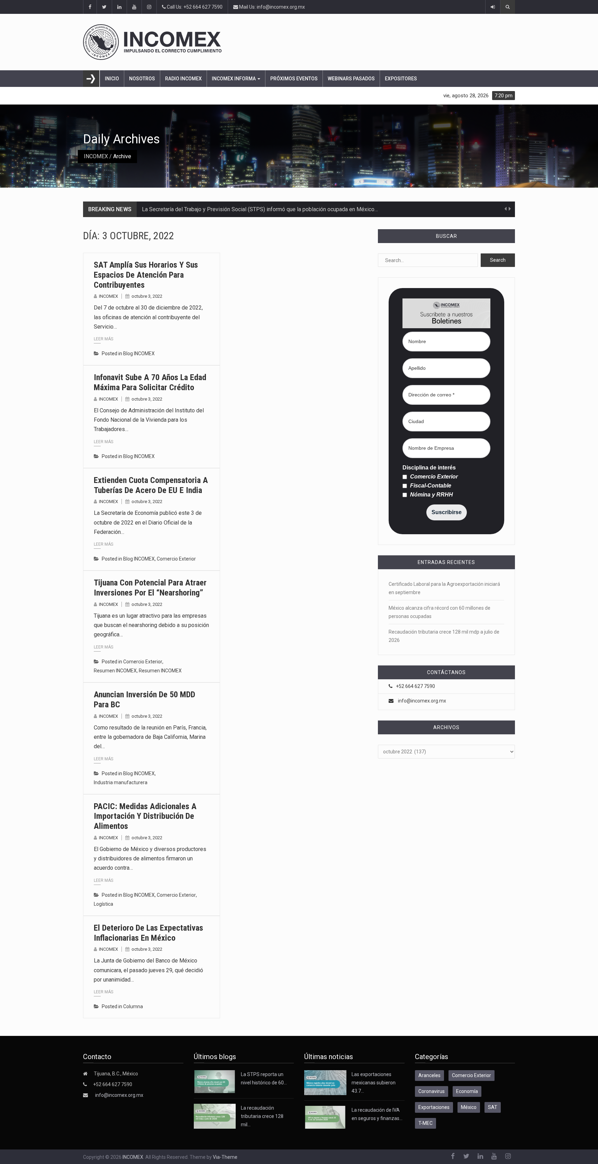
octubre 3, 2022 (147, 296)
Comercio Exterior (176, 559)
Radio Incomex (183, 78)
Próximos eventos (294, 78)
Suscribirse (447, 512)
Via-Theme (225, 1157)
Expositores (401, 78)
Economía (467, 1091)
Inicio (112, 78)
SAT (492, 1107)
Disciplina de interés (429, 468)
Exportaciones (434, 1107)
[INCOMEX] (299, 42)
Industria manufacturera (120, 782)
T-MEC (425, 1123)
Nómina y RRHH (431, 495)
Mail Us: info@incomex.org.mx (271, 7)
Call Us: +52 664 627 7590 (194, 7)
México (469, 1107)
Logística (103, 904)
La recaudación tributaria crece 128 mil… (262, 1116)
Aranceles (429, 1075)
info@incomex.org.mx (422, 701)
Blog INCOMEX (139, 353)
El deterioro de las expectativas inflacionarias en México (148, 933)
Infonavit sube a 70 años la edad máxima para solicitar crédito (150, 382)
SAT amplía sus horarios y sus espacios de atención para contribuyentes (146, 275)
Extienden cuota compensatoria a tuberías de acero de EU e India (151, 485)
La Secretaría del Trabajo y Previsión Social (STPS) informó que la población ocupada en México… (260, 209)
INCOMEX (96, 156)
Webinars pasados (351, 78)
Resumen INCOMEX (115, 670)
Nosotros (142, 78)
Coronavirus (431, 1091)
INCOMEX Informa (234, 78)
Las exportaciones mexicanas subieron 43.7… (374, 1083)
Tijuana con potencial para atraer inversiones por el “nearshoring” (150, 588)
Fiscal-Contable (430, 486)
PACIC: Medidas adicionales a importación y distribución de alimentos (145, 816)
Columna (133, 1006)
